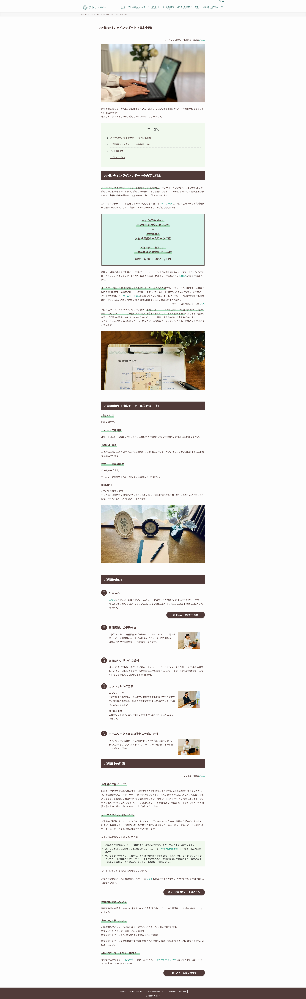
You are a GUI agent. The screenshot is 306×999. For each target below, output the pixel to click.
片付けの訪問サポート (171, 848)
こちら (202, 40)
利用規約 (129, 959)
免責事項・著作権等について (156, 991)
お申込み (183, 276)
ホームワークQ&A (131, 295)
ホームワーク (165, 203)
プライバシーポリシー (165, 959)
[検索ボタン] (222, 7)
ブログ (149, 878)
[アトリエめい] (94, 8)
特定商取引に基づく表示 (177, 991)
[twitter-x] (220, 1)
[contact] (223, 1)
